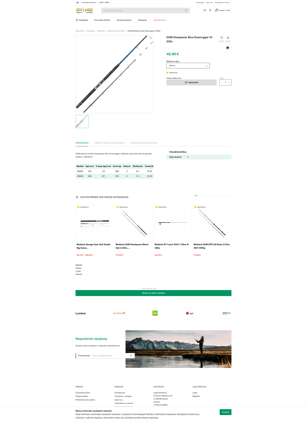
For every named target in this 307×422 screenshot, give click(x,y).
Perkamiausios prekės (85, 400)
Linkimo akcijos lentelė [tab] (143, 143)
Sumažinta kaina (83, 393)
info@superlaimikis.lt (89, 2)
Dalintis (78, 268)
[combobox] (188, 65)
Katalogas (83, 20)
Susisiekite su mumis (222, 2)
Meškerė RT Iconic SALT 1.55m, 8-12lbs (172, 246)
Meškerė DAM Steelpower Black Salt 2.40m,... (132, 246)
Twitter (78, 271)
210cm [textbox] (172, 65)
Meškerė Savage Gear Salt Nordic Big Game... (94, 246)
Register (196, 396)
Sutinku (225, 412)
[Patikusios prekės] (204, 10)
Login (194, 393)
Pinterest (79, 274)
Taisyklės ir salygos (123, 396)
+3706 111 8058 (103, 2)
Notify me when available (153, 293)
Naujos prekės (82, 396)
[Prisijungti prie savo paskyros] (210, 10)
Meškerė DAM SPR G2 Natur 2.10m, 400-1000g (212, 246)
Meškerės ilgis (172, 61)
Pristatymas (200, 2)
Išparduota (193, 82)
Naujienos (142, 20)
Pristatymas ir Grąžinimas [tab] (109, 143)
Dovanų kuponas (124, 20)
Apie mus (210, 2)
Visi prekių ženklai (102, 20)
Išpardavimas (160, 20)
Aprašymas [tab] (82, 143)
